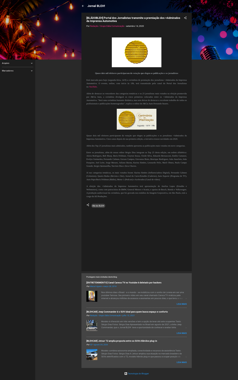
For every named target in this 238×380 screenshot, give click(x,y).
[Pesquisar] (190, 7)
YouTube (93, 87)
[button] (185, 18)
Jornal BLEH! (96, 6)
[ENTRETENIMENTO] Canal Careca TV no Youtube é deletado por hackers (123, 282)
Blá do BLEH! (98, 206)
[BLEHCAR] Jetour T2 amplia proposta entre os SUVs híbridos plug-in (121, 341)
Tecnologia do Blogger (138, 373)
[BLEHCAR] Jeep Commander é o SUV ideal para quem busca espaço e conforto (127, 311)
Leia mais (182, 304)
